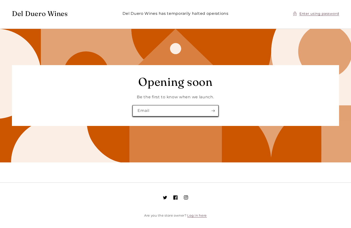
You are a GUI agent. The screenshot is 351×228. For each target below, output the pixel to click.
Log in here (197, 215)
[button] (316, 14)
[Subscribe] (213, 110)
